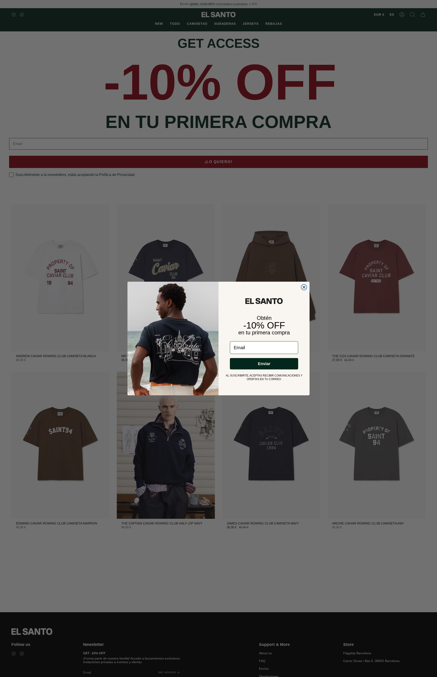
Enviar (264, 363)
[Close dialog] (304, 287)
